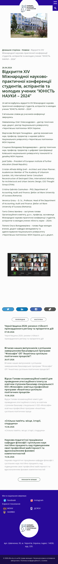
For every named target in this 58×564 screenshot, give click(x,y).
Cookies (44, 561)
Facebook (11, 500)
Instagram (38, 500)
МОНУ (10, 508)
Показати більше (29, 479)
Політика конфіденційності (30, 561)
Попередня (20, 319)
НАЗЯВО (11, 512)
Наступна (38, 319)
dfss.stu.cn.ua (13, 558)
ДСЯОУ (37, 508)
